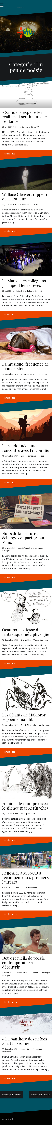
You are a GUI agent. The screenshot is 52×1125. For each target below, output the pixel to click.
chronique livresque (41, 725)
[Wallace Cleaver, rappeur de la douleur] (26, 177)
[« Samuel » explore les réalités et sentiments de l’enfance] (26, 94)
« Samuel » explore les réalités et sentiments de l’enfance (24, 116)
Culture (35, 204)
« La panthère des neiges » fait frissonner (24, 1041)
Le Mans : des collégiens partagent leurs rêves (24, 283)
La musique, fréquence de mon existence (25, 366)
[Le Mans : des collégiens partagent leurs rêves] (26, 259)
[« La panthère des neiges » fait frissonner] (26, 1024)
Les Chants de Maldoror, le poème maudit (24, 717)
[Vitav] (26, 32)
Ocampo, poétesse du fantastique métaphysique (25, 632)
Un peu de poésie (40, 640)
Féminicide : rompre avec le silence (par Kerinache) (25, 806)
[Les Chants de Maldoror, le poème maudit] (26, 692)
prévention (30, 813)
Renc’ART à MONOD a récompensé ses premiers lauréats (25, 877)
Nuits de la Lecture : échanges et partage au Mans (23, 538)
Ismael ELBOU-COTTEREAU (28, 972)
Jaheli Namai (20, 887)
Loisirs (41, 456)
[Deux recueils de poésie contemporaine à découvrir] (26, 939)
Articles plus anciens (11, 1094)
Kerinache (19, 813)
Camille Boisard (21, 127)
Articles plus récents (40, 1094)
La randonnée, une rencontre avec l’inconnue (25, 448)
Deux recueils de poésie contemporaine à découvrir (23, 962)
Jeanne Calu (25, 1049)
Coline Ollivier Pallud (23, 291)
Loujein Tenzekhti (25, 548)
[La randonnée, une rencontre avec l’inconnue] (26, 424)
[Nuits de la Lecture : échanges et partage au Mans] (26, 511)
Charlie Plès (25, 640)
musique (46, 374)
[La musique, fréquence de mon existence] (26, 342)
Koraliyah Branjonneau (30, 374)
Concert (38, 291)
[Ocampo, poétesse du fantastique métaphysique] (26, 607)
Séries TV (35, 127)
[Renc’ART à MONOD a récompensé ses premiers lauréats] (26, 860)
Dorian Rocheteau (28, 456)
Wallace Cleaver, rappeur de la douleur (25, 196)
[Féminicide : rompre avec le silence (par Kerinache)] (26, 780)
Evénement (32, 887)
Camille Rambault (22, 204)
